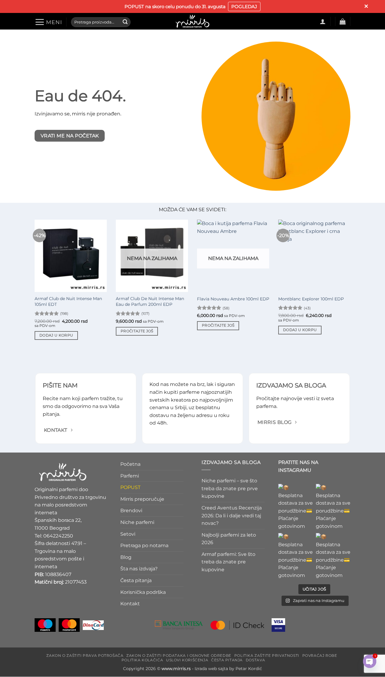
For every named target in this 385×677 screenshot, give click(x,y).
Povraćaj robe (319, 655)
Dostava (255, 660)
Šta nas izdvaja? (139, 569)
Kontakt (130, 603)
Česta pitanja (136, 580)
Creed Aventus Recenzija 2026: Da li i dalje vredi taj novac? (232, 515)
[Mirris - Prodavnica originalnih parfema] (192, 21)
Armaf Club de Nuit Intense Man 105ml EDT (68, 301)
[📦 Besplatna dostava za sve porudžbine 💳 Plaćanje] (295, 507)
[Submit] (125, 22)
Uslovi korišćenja (187, 660)
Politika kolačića (142, 660)
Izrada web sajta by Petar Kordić (228, 669)
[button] (48, 22)
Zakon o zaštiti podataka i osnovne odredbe (178, 655)
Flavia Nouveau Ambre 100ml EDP (233, 299)
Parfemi (129, 476)
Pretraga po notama (144, 545)
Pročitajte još (137, 331)
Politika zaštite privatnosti (266, 655)
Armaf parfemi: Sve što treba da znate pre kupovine (228, 561)
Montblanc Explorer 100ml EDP (311, 299)
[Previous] (33, 286)
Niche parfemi (137, 522)
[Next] (351, 286)
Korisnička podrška (143, 592)
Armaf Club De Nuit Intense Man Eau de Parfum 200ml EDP (150, 301)
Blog (125, 557)
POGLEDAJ (244, 6)
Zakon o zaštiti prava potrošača (84, 655)
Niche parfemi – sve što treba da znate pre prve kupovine (230, 488)
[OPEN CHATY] (369, 661)
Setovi (127, 534)
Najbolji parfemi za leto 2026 (229, 539)
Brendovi (131, 511)
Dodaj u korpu (56, 335)
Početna (130, 464)
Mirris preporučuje (142, 499)
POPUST (130, 487)
